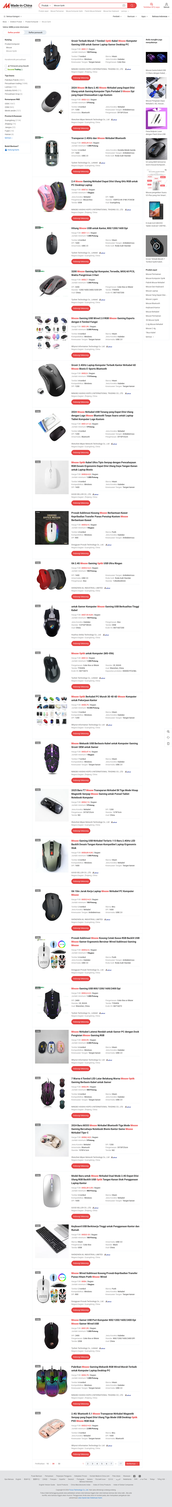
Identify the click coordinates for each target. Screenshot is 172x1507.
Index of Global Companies (123, 1485)
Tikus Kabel (150, 332)
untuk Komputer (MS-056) (92, 653)
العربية (118, 1479)
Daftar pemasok (35, 32)
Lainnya (11, 87)
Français (53, 1479)
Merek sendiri (13, 110)
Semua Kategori (13, 16)
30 (53, 1464)
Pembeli (116, 16)
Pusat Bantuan (36, 1476)
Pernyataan (49, 1476)
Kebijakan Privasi (80, 1476)
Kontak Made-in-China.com (100, 1476)
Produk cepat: (44, 11)
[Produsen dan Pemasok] (17, 5)
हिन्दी (135, 1479)
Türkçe (152, 1479)
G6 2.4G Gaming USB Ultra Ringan (96, 563)
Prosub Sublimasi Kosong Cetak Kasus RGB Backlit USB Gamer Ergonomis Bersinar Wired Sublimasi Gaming (105, 942)
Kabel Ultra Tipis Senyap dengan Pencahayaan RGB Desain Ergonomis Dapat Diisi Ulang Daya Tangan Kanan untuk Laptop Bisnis (104, 466)
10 (47, 1463)
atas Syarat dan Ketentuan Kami (90, 1498)
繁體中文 (36, 1479)
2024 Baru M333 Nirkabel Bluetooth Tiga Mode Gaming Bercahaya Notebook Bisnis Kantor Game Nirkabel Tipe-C (104, 1129)
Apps (143, 16)
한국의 (110, 1479)
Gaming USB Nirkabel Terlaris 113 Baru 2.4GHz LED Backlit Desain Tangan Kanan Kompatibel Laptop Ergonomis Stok (103, 844)
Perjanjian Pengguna (63, 1476)
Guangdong (13, 120)
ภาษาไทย (143, 1479)
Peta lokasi (116, 1476)
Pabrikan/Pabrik (15, 80)
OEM (10, 103)
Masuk (166, 7)
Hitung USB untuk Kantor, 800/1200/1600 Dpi (99, 228)
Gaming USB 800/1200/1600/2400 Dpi (96, 988)
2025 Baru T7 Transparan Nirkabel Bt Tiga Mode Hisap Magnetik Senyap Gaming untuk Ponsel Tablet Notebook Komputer (104, 794)
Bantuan (131, 16)
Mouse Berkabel (152, 311)
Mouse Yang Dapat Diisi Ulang (158, 295)
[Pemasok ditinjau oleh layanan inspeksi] (17, 66)
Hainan (9, 134)
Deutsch (71, 1479)
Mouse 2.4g (151, 328)
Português (80, 1479)
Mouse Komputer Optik (74, 11)
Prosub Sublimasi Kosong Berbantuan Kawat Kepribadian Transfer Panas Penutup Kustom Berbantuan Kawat (99, 516)
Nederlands (127, 1479)
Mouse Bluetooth (153, 303)
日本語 (44, 1479)
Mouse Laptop (152, 291)
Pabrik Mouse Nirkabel (93, 11)
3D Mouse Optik (152, 320)
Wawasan (126, 1476)
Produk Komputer (12, 44)
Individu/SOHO (13, 90)
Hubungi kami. (13, 149)
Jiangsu (10, 127)
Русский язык (100, 1479)
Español (62, 1479)
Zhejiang (10, 123)
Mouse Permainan (57, 11)
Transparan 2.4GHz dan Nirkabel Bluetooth (98, 138)
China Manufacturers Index (80, 1485)
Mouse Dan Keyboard (111, 11)
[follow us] (140, 1476)
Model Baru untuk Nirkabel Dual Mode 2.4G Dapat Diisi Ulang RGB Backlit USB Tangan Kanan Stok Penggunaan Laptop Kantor (105, 1179)
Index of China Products (102, 1485)
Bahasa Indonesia (86, 1481)
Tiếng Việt (161, 1479)
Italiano (90, 1479)
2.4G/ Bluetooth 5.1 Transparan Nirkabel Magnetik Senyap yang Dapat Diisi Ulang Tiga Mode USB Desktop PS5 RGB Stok (104, 1417)
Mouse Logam (152, 299)
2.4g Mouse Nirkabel (154, 324)
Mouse (9, 47)
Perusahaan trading (16, 83)
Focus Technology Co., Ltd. (79, 1490)
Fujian (9, 130)
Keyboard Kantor (153, 307)
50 (59, 1463)
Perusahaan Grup (13, 94)
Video (38, 40)
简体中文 (27, 1479)
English (18, 1479)
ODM (9, 107)
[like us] (134, 1476)
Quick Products (62, 1485)
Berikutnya (131, 1463)
